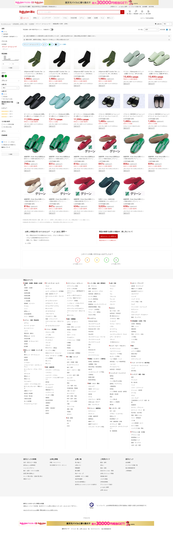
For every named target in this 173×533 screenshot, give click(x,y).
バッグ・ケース (135, 299)
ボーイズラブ (70, 393)
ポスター (69, 414)
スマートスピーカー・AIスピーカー (54, 322)
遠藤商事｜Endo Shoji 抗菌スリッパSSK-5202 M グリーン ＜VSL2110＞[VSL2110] (34, 201)
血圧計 (47, 410)
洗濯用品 (133, 331)
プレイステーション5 (94, 324)
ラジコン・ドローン (115, 324)
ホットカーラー (50, 384)
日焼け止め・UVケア (94, 402)
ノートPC (48, 335)
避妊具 (90, 369)
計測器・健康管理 (93, 416)
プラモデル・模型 (114, 318)
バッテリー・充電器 (72, 300)
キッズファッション (115, 348)
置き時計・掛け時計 (136, 412)
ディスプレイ (49, 340)
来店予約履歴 (78, 479)
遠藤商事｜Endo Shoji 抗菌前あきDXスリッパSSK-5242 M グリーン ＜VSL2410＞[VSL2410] (35, 159)
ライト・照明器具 (29, 316)
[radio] (2, 31)
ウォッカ (112, 299)
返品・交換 (103, 468)
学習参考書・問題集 (72, 388)
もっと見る (28, 243)
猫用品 (111, 376)
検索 (11, 68)
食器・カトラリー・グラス (95, 291)
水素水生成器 (27, 398)
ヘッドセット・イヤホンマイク (75, 303)
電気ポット (27, 376)
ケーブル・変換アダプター (74, 298)
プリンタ (48, 342)
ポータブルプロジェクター (53, 325)
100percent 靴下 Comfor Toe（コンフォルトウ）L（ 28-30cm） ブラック (84, 74)
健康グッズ (91, 421)
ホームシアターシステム (52, 306)
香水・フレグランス (93, 404)
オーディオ (49, 288)
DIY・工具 (112, 411)
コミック (69, 359)
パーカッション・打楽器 (73, 340)
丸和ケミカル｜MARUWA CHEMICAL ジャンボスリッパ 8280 (109, 201)
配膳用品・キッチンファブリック (97, 304)
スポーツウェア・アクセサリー (139, 314)
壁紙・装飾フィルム (136, 415)
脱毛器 (47, 382)
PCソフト (48, 363)
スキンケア (91, 386)
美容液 (90, 394)
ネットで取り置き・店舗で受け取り (33, 476)
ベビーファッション (115, 351)
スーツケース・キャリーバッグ (139, 365)
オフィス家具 (134, 425)
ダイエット (91, 413)
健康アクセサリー (93, 424)
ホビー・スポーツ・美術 (73, 370)
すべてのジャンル (6, 24)
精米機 (26, 360)
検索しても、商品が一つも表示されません (37, 240)
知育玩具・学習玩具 (115, 313)
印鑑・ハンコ (134, 326)
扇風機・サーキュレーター (31, 341)
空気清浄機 (74, 18)
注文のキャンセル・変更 (107, 470)
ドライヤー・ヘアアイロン (53, 370)
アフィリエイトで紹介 (106, 484)
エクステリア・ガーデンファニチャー (119, 427)
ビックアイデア (46, 18)
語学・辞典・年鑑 (72, 396)
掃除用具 (133, 329)
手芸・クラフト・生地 (137, 334)
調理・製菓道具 (92, 288)
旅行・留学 (70, 367)
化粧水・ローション (93, 389)
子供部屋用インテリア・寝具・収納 (140, 401)
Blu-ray (69, 420)
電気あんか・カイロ (29, 336)
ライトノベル (70, 406)
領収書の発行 (104, 476)
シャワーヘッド (50, 392)
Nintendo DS (91, 350)
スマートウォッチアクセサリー (75, 308)
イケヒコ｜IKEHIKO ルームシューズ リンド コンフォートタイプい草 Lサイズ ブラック (109, 116)
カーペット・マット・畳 (137, 410)
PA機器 (69, 324)
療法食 (111, 404)
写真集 (69, 411)
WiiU (89, 344)
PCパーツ (48, 361)
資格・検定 (70, 409)
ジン (111, 291)
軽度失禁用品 (92, 380)
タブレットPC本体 (72, 288)
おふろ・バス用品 (114, 356)
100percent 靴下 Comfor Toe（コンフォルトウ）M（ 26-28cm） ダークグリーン (109, 74)
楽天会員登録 (150, 18)
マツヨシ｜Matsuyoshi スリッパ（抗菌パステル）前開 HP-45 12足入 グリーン (158, 74)
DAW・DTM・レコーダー (74, 327)
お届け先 (4, 84)
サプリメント (92, 411)
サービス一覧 (74, 529)
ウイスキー (113, 286)
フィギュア (113, 321)
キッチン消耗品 (92, 296)
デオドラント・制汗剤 (94, 399)
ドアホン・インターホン (116, 413)
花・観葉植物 (113, 431)
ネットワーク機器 (50, 350)
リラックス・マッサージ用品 (96, 426)
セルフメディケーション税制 (31, 510)
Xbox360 (90, 334)
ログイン (142, 18)
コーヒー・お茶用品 (93, 309)
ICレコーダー (49, 308)
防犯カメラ (113, 416)
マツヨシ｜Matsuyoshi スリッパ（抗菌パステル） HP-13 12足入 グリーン (133, 74)
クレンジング (92, 391)
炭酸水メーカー (28, 391)
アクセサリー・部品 (51, 316)
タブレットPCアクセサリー (74, 295)
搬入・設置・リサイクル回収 (31, 470)
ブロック (112, 339)
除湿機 (26, 346)
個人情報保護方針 (130, 468)
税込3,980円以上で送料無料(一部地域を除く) (44, 6)
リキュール (113, 296)
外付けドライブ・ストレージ (53, 353)
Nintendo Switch (92, 321)
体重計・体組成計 (50, 408)
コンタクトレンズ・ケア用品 (96, 372)
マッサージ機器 (50, 395)
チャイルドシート (114, 366)
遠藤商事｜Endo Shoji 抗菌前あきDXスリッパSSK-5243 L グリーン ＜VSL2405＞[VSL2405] (59, 159)
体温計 (47, 413)
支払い (102, 465)
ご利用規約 (129, 470)
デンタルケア (49, 387)
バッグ (133, 368)
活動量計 (48, 403)
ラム (111, 294)
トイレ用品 (134, 339)
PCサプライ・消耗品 (51, 348)
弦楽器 (69, 345)
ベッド (133, 385)
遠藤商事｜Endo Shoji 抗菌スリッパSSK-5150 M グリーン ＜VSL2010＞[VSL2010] (84, 201)
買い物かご (78, 462)
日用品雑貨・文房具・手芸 (20, 24)
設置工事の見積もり (28, 473)
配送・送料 (103, 462)
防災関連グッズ (114, 419)
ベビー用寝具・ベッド (116, 359)
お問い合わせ (104, 490)
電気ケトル (27, 379)
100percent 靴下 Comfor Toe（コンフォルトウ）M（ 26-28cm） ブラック (59, 74)
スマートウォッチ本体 (73, 306)
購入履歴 (77, 470)
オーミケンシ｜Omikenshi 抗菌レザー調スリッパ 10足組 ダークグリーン (84, 116)
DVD (68, 426)
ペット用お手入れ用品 (116, 381)
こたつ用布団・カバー (137, 423)
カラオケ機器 (70, 350)
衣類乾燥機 (27, 295)
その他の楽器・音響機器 (73, 353)
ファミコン (91, 352)
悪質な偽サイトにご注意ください (49, 510)
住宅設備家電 (27, 314)
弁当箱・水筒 (92, 301)
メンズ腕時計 (134, 348)
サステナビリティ (95, 529)
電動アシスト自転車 (136, 288)
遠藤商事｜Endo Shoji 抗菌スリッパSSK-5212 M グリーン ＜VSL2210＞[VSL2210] (134, 159)
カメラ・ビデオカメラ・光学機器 (55, 291)
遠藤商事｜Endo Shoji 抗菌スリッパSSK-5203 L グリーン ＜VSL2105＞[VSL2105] (59, 201)
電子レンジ (110, 18)
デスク (133, 395)
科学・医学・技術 (72, 398)
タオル (133, 342)
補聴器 (47, 397)
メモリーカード (50, 313)
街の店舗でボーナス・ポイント (58, 465)
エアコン (82, 18)
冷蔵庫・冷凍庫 (28, 288)
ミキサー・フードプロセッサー (32, 384)
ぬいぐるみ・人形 (114, 310)
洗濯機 (96, 18)
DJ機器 (69, 342)
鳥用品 (111, 389)
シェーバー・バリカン (52, 375)
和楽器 (69, 348)
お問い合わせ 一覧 (85, 529)
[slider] (1, 60)
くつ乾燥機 (27, 301)
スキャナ (48, 345)
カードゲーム (113, 329)
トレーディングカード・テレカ (118, 334)
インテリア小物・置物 (137, 428)
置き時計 (133, 356)
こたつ (26, 331)
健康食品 (90, 419)
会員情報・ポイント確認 (81, 476)
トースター (27, 362)
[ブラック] (3, 76)
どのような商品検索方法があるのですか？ (37, 237)
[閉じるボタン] (169, 36)
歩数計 (47, 405)
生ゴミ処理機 (27, 401)
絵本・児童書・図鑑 (72, 362)
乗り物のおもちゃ (114, 316)
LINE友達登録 (104, 482)
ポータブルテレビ (50, 311)
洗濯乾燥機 (27, 293)
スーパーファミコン (93, 355)
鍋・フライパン (92, 286)
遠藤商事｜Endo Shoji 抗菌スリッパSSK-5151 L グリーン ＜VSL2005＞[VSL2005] (134, 201)
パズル (111, 326)
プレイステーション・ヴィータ (96, 337)
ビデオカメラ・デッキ (52, 303)
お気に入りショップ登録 (107, 473)
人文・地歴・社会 (72, 385)
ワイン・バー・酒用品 (94, 312)
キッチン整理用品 (93, 299)
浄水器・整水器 (28, 396)
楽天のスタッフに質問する (108, 236)
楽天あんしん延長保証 (29, 465)
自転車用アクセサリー (137, 291)
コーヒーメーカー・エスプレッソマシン (33, 365)
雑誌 (68, 383)
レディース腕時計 (136, 351)
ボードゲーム (113, 331)
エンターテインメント (73, 364)
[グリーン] (6, 76)
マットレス (134, 380)
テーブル (133, 393)
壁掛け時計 (134, 353)
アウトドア (134, 312)
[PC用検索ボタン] (122, 12)
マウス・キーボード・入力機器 (54, 355)
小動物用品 (113, 386)
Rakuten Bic (27, 12)
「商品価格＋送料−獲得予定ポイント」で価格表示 (35, 29)
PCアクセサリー (50, 337)
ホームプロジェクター (52, 300)
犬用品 (111, 378)
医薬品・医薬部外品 (93, 361)
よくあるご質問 (123, 6)
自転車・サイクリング (137, 286)
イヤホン (65, 18)
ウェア (133, 304)
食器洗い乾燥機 (28, 393)
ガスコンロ (27, 373)
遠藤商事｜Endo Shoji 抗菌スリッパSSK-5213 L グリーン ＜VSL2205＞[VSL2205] (158, 159)
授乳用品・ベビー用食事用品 (117, 361)
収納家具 (133, 405)
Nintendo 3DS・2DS (94, 329)
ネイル (90, 396)
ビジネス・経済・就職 (73, 375)
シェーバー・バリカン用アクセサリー (55, 378)
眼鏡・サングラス (136, 317)
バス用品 (133, 337)
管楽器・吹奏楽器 (72, 329)
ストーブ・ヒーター (29, 325)
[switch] (17, 103)
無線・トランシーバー (52, 319)
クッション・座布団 (136, 390)
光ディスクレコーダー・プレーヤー (55, 297)
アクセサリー (70, 337)
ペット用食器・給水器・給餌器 (118, 391)
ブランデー (113, 301)
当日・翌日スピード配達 (30, 462)
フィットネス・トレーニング (139, 307)
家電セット (36, 18)
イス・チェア (134, 398)
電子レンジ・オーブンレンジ (32, 354)
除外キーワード (6, 147)
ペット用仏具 (113, 399)
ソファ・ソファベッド (137, 387)
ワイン (111, 288)
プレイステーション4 (94, 326)
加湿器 (26, 344)
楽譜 (68, 372)
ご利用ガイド (113, 6)
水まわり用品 (92, 314)
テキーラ (112, 304)
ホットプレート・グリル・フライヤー (33, 370)
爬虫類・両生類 (114, 394)
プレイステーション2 (94, 342)
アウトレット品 (135, 435)
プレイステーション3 (94, 339)
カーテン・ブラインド (137, 407)
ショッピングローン (28, 468)
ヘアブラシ (49, 372)
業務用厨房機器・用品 (94, 307)
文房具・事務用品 (136, 324)
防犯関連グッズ (135, 437)
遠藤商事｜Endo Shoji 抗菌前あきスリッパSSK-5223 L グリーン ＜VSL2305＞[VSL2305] (109, 159)
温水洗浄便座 (49, 400)
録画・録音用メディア (52, 294)
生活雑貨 (31, 24)
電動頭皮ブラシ (50, 390)
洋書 (68, 404)
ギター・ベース (71, 335)
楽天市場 (151, 6)
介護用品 (90, 374)
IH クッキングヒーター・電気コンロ (33, 387)
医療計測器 (91, 377)
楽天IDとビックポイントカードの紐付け (86, 484)
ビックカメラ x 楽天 (24, 6)
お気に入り (78, 465)
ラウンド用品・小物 (136, 301)
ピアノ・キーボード (72, 322)
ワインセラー (27, 381)
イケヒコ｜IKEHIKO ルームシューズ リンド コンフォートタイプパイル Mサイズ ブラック (159, 116)
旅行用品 (133, 370)
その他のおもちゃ (114, 342)
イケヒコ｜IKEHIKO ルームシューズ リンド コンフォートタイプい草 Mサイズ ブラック (134, 116)
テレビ (102, 18)
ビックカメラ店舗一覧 (135, 6)
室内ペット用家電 (114, 402)
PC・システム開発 (72, 401)
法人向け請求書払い (80, 482)
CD (68, 423)
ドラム (69, 332)
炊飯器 (26, 357)
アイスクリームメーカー (30, 404)
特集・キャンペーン (55, 462)
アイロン (26, 306)
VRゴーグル (70, 315)
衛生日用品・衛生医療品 (95, 366)
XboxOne (91, 331)
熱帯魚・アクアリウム (116, 383)
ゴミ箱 (133, 420)
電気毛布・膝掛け (29, 333)
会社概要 (144, 6)
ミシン (26, 308)
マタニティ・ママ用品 (116, 353)
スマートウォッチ (136, 359)
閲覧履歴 (77, 468)
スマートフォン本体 (72, 286)
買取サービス (27, 479)
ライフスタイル (71, 380)
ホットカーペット (29, 328)
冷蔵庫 (89, 18)
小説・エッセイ (71, 391)
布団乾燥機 (27, 298)
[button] (3, 58)
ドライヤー (57, 18)
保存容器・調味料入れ (94, 294)
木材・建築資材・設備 (116, 421)
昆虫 (111, 396)
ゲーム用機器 (49, 358)
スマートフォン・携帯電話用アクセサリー (76, 292)
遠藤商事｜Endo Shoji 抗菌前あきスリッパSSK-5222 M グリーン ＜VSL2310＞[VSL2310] (84, 159)
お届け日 (4, 91)
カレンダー (70, 378)
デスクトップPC (50, 332)
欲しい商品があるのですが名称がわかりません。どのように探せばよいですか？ (48, 235)
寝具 (132, 377)
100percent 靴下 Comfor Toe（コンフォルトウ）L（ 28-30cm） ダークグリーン (34, 74)
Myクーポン (78, 473)
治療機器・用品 (92, 364)
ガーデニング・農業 (115, 424)
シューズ (133, 296)
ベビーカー (113, 364)
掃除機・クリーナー (29, 303)
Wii (89, 347)
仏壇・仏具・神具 (136, 445)
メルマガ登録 (104, 479)
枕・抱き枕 (134, 382)
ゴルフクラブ (134, 294)
